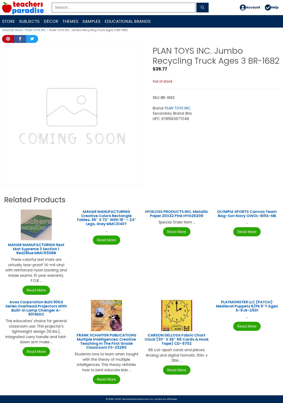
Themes (70, 21)
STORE (8, 21)
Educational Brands (128, 21)
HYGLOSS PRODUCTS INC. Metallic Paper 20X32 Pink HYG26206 (176, 213)
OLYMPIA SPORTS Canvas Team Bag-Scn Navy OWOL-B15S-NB (247, 213)
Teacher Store (12, 30)
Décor (51, 21)
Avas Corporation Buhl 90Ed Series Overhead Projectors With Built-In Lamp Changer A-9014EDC (36, 308)
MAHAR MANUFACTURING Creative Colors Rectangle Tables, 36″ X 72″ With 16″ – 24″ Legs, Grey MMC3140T (106, 217)
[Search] (202, 8)
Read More (36, 290)
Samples (91, 21)
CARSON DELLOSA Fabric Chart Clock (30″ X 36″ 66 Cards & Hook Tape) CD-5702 (177, 339)
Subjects (29, 21)
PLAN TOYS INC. (36, 30)
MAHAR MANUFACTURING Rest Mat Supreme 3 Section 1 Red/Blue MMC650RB (36, 249)
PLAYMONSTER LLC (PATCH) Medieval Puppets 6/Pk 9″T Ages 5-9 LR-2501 (247, 306)
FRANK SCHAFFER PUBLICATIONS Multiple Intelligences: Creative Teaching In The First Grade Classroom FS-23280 (106, 341)
